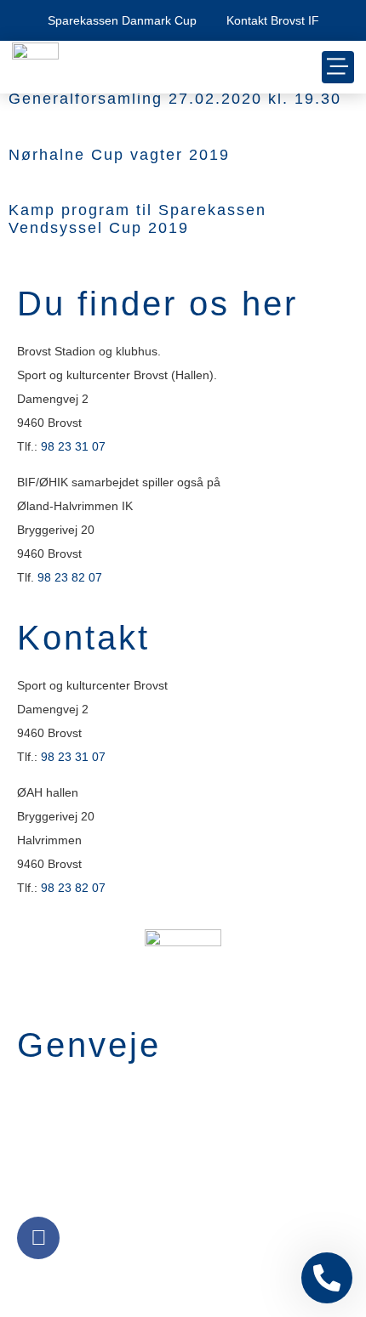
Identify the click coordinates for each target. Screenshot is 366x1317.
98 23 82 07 (69, 577)
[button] (338, 67)
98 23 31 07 (73, 446)
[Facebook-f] (38, 1238)
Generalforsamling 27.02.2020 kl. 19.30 (175, 98)
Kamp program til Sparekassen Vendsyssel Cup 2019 (137, 219)
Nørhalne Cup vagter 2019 (119, 154)
